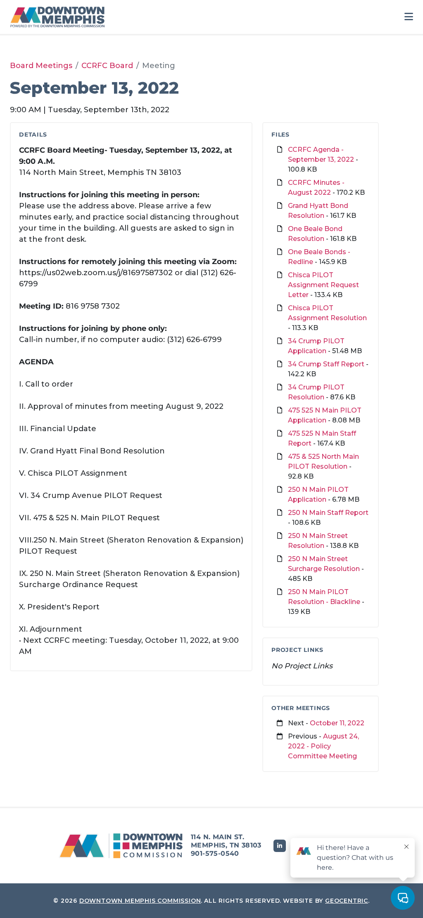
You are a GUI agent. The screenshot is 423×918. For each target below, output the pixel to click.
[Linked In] (279, 846)
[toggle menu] (408, 17)
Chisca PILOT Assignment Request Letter (323, 285)
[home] (59, 17)
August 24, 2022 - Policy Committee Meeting (323, 746)
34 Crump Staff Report (326, 364)
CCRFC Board (107, 65)
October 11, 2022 (337, 723)
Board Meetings (41, 65)
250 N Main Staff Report (328, 513)
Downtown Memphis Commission (140, 900)
